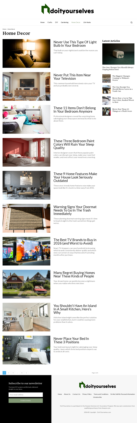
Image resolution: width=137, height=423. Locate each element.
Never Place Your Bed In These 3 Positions (71, 340)
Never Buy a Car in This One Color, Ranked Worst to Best (123, 100)
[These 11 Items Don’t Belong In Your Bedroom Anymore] (26, 119)
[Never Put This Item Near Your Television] (26, 86)
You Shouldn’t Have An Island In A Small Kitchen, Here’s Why (75, 309)
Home (4, 29)
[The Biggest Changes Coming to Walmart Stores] (106, 78)
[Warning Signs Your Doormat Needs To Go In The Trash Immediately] (26, 218)
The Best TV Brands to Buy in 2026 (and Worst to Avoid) (75, 241)
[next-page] (26, 373)
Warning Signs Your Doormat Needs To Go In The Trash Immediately (75, 210)
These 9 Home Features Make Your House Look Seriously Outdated (75, 177)
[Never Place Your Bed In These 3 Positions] (26, 350)
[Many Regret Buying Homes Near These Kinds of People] (26, 284)
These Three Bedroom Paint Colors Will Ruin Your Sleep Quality (74, 144)
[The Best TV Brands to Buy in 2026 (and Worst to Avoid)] (26, 251)
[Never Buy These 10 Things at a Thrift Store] (106, 111)
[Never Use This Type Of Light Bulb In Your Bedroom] (26, 53)
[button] (131, 22)
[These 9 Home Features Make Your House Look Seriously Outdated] (26, 185)
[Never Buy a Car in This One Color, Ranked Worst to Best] (106, 100)
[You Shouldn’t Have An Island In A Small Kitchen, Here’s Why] (26, 317)
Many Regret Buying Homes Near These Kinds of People (74, 274)
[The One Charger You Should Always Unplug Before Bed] (118, 54)
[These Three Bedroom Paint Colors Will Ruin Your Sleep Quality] (26, 152)
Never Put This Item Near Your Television (72, 76)
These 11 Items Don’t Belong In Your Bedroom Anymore (75, 109)
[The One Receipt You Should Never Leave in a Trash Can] (106, 89)
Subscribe (26, 400)
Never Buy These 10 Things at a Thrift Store (122, 110)
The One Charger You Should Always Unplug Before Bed (117, 68)
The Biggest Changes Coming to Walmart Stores (121, 78)
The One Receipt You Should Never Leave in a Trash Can (122, 89)
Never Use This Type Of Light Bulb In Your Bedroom (75, 43)
